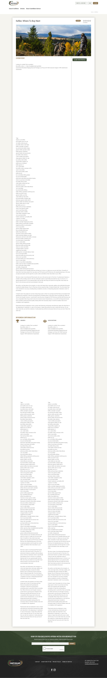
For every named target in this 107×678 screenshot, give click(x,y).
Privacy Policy (57, 661)
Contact (37, 661)
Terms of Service (67, 661)
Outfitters (96, 12)
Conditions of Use (46, 661)
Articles (22, 8)
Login (95, 3)
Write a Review (81, 3)
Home (92, 12)
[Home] (14, 3)
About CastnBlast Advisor (33, 8)
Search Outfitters (14, 8)
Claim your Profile (79, 59)
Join (90, 3)
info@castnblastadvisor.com (91, 664)
